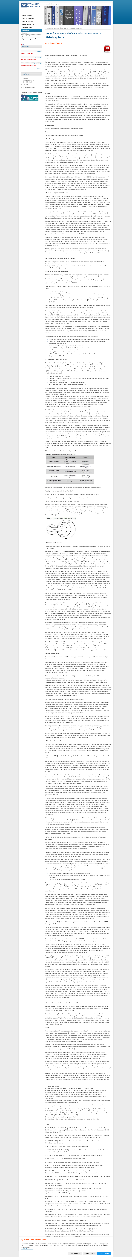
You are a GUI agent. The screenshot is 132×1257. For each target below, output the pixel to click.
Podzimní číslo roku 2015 (28, 65)
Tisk (58, 4)
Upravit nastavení (75, 1253)
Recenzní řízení (27, 27)
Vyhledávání (26, 36)
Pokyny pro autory (28, 24)
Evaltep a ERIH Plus (27, 53)
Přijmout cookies (104, 1253)
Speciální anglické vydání (28, 59)
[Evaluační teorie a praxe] (31, 7)
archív (39, 68)
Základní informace (28, 18)
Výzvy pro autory (27, 21)
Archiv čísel (56, 28)
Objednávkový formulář (29, 39)
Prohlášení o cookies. (27, 1249)
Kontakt (24, 33)
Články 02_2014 (64, 28)
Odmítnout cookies (89, 1253)
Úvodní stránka (49, 28)
